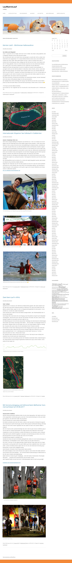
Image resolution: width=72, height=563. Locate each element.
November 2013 (55, 260)
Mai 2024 (54, 118)
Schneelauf (62, 303)
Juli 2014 (53, 246)
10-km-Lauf (42, 286)
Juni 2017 (54, 192)
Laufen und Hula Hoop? (60, 98)
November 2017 (55, 184)
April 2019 (54, 159)
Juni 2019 (54, 155)
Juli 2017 (53, 191)
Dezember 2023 (55, 125)
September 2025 (55, 115)
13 (67, 43)
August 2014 (54, 245)
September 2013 (55, 263)
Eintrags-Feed (55, 318)
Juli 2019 (53, 153)
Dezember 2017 (55, 182)
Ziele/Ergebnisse (23, 13)
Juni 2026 (54, 111)
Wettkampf (30, 92)
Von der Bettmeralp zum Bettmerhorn (60, 64)
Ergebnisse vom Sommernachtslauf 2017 (12, 462)
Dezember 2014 (55, 240)
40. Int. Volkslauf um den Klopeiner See (11, 170)
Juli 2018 (53, 174)
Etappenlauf (64, 288)
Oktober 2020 (55, 145)
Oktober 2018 (55, 169)
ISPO (61, 292)
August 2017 (54, 189)
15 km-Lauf (65, 284)
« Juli (53, 50)
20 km (53, 285)
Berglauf (22, 396)
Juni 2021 (54, 137)
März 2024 (54, 121)
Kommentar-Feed (55, 319)
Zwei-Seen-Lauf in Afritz (11, 297)
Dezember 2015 (55, 221)
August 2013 (54, 265)
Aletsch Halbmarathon (58, 285)
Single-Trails (66, 303)
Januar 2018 (54, 180)
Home (4, 13)
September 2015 (55, 224)
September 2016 (55, 206)
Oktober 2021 (55, 133)
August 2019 (54, 152)
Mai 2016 (54, 213)
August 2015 (54, 226)
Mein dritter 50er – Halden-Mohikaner (60, 71)
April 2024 (54, 120)
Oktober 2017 (55, 186)
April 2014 (54, 251)
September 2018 (55, 170)
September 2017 (55, 187)
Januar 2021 (54, 140)
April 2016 (54, 214)
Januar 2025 (54, 116)
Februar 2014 (54, 255)
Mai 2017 (54, 194)
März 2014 (54, 253)
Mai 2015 (54, 231)
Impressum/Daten (61, 13)
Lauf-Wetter (40, 13)
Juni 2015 (54, 229)
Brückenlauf (54, 288)
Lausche (64, 295)
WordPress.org (55, 321)
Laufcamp (66, 294)
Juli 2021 (53, 135)
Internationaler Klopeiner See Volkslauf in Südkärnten (22, 133)
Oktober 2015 (55, 223)
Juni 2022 (54, 126)
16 (57, 45)
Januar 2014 (54, 257)
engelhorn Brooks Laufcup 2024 (58, 69)
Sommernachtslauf (62, 304)
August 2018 (54, 172)
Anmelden (54, 316)
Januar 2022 (54, 132)
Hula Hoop (54, 292)
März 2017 (54, 197)
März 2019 (54, 160)
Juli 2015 (53, 228)
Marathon (55, 297)
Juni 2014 (54, 248)
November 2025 (55, 113)
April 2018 (54, 177)
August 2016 (54, 208)
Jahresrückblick (66, 292)
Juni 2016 (54, 211)
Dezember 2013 (55, 258)
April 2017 (54, 196)
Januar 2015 (54, 238)
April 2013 (54, 272)
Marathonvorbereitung (60, 301)
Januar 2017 (54, 201)
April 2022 (54, 130)
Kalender (32, 13)
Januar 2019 (54, 164)
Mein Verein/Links (50, 13)
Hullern (58, 292)
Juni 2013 (54, 268)
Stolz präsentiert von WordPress (9, 557)
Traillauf (43, 396)
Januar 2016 (54, 219)
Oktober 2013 (55, 262)
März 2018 (54, 179)
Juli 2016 (53, 209)
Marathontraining (58, 299)
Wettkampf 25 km (24, 543)
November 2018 (55, 167)
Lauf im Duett (59, 295)
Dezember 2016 (55, 202)
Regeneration (54, 303)
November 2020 (55, 143)
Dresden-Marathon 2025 (57, 66)
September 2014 (55, 243)
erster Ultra (59, 288)
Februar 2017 (54, 199)
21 (52, 47)
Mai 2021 (54, 138)
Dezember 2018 (55, 165)
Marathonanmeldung (63, 297)
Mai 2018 (54, 175)
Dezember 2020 (55, 142)
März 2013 (54, 273)
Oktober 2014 (55, 241)
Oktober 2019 (55, 150)
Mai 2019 (54, 157)
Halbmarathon (24, 92)
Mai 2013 (54, 270)
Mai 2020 (54, 147)
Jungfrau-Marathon (55, 293)
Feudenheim (54, 289)
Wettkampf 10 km (24, 286)
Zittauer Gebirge (66, 308)
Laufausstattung (12, 13)
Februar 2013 (54, 275)
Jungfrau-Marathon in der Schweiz (59, 67)
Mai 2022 (54, 128)
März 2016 (54, 216)
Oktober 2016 (55, 204)
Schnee (58, 303)
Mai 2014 (54, 250)
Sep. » (66, 50)
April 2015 (54, 233)
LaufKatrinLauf (10, 6)
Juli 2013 (53, 267)
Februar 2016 (54, 218)
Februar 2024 (54, 123)
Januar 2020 (54, 148)
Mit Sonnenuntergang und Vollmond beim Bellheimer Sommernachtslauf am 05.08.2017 (24, 406)
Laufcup (54, 295)
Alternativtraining (55, 287)
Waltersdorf (60, 306)
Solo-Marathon (54, 304)
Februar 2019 (54, 162)
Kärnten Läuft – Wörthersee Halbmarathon (18, 45)
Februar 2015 (54, 236)
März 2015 (54, 235)
